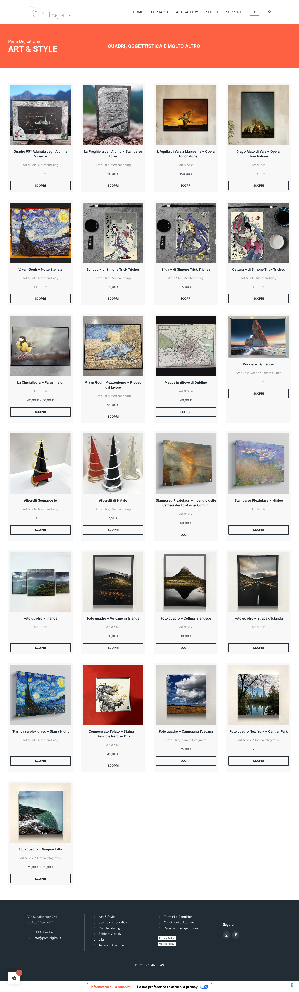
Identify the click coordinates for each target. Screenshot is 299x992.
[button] (269, 12)
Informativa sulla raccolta (111, 987)
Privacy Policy (166, 938)
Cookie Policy (166, 943)
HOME (138, 12)
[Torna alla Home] (50, 12)
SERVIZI (212, 12)
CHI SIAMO (159, 12)
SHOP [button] (254, 12)
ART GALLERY (187, 12)
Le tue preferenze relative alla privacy (167, 987)
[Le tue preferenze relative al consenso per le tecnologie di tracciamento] (292, 985)
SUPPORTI (234, 12)
